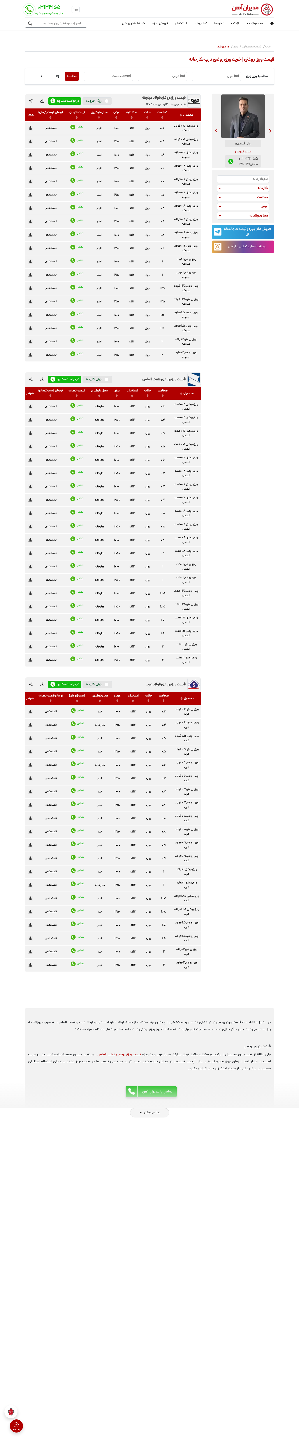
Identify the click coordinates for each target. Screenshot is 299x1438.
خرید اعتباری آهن (133, 23)
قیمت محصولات (251, 47)
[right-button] (270, 130)
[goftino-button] (11, 1411)
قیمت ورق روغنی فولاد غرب (166, 684)
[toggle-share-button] (31, 101)
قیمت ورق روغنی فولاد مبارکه (164, 98)
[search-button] (30, 23)
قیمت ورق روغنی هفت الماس (164, 379)
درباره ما (219, 23)
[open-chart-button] (30, 128)
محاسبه (72, 76)
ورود (76, 9)
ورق (235, 47)
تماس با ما (200, 23)
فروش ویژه (160, 23)
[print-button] (42, 101)
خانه (268, 47)
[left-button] (216, 130)
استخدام (181, 23)
